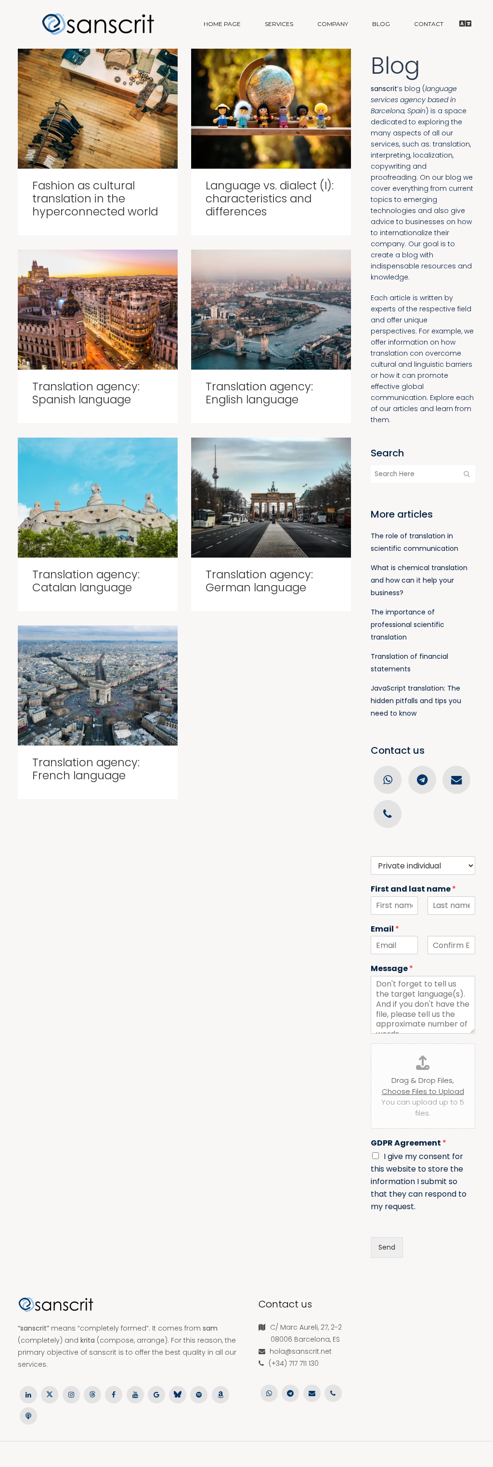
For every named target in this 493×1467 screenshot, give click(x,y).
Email (385, 929)
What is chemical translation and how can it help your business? (419, 580)
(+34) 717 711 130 (294, 1363)
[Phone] (388, 813)
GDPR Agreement (408, 1143)
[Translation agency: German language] (271, 498)
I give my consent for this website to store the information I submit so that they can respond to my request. (419, 1181)
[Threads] (92, 1394)
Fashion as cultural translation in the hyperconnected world (95, 198)
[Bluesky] (177, 1394)
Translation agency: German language (259, 581)
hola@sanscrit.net (301, 1351)
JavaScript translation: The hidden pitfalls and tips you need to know (416, 700)
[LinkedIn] (28, 1394)
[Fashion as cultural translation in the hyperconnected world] (98, 109)
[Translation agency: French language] (98, 686)
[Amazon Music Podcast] (220, 1394)
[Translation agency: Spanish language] (98, 310)
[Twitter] (49, 1394)
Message (392, 969)
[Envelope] (456, 779)
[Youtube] (134, 1394)
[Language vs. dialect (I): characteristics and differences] (271, 109)
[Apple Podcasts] (28, 1415)
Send (386, 1247)
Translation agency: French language (86, 769)
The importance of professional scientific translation (407, 624)
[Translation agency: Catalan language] (98, 498)
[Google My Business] (156, 1394)
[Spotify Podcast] (198, 1394)
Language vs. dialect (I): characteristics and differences (270, 198)
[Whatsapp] (388, 779)
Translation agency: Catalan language (86, 581)
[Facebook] (113, 1394)
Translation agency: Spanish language (86, 393)
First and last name (413, 889)
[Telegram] (422, 779)
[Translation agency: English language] (271, 310)
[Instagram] (71, 1394)
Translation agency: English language (259, 393)
